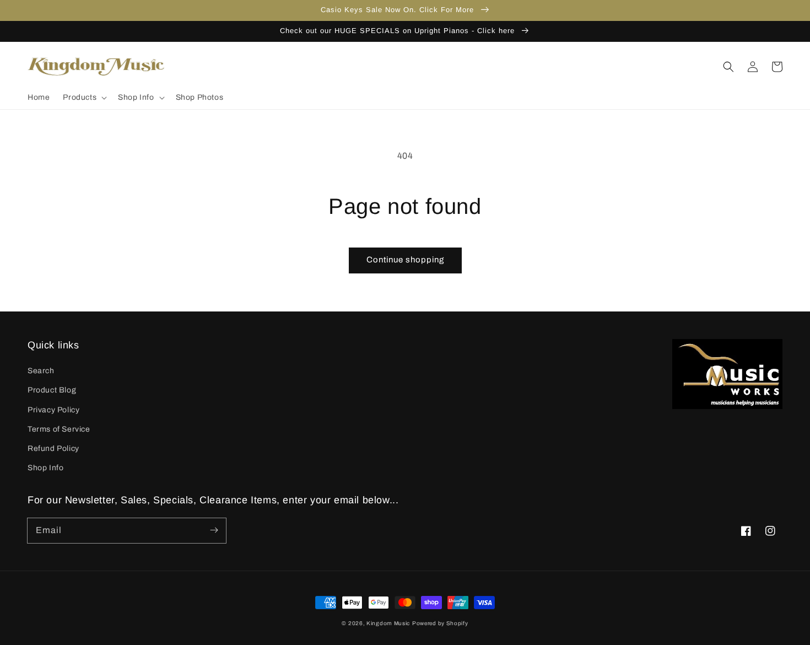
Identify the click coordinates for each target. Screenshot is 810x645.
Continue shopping (405, 259)
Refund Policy (53, 448)
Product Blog (52, 390)
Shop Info (45, 468)
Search (41, 371)
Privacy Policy (53, 410)
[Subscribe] (214, 530)
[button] (83, 97)
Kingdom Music (388, 623)
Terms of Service (59, 429)
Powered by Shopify (440, 623)
